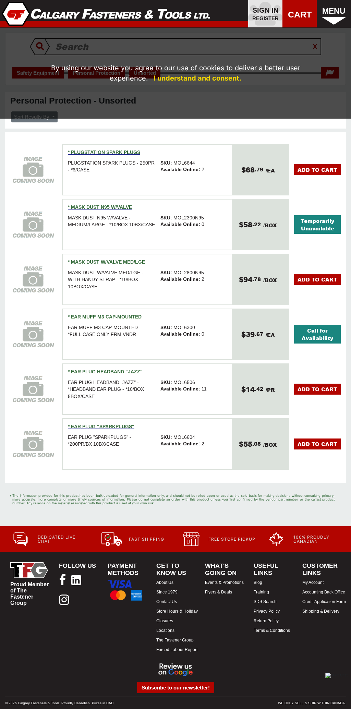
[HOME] (106, 14)
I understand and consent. (197, 78)
